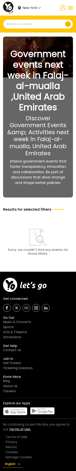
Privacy (11, 442)
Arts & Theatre (15, 332)
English (10, 464)
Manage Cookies (18, 457)
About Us (10, 386)
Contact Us (12, 350)
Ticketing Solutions (18, 368)
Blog (6, 381)
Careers (9, 391)
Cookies (11, 452)
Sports (8, 327)
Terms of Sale (16, 437)
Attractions (12, 337)
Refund (11, 447)
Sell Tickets (12, 363)
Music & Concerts (17, 322)
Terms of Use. (20, 429)
